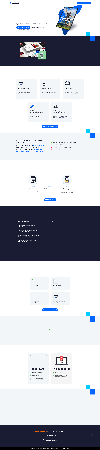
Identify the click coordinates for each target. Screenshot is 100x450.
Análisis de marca (52, 3)
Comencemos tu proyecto (83, 3)
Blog (59, 448)
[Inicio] (14, 3)
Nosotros (60, 3)
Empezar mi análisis (49, 199)
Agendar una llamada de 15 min (38, 27)
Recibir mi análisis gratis (22, 27)
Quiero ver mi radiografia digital (49, 126)
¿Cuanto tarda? (39, 409)
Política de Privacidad (65, 448)
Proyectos (72, 3)
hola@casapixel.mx (51, 440)
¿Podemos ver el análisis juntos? (43, 422)
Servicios (66, 3)
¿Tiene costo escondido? (41, 418)
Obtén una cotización (49, 435)
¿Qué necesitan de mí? (41, 413)
